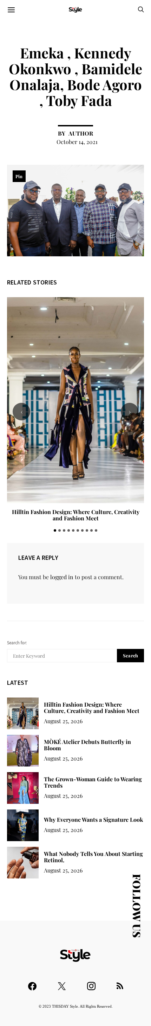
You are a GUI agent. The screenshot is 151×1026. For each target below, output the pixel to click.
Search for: (17, 643)
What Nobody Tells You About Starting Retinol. (93, 857)
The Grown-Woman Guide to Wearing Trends (93, 782)
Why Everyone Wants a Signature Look (93, 819)
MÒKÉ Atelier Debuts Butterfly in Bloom (87, 745)
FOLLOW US (137, 906)
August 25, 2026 (63, 721)
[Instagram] (91, 983)
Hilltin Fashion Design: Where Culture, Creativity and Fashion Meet (75, 515)
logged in (61, 577)
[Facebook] (32, 983)
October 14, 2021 (77, 141)
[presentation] (21, 411)
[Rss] (120, 983)
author (80, 133)
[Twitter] (62, 983)
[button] (55, 530)
